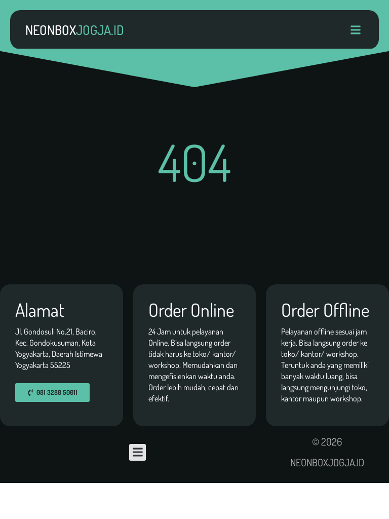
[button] (355, 29)
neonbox (74, 29)
